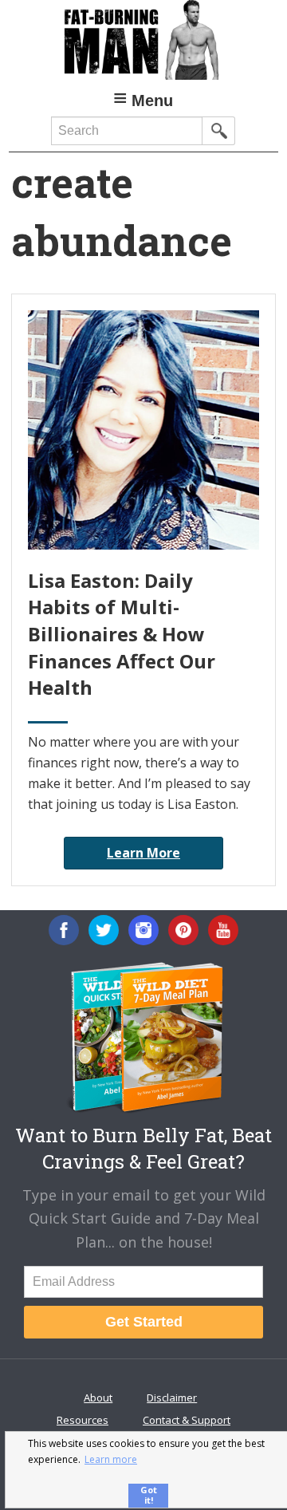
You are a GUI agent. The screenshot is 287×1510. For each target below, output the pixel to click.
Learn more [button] (111, 1459)
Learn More (143, 852)
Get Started (144, 1322)
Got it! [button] (148, 1495)
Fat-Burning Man (143, 40)
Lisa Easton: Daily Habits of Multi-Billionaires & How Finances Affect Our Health (121, 633)
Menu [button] (152, 100)
